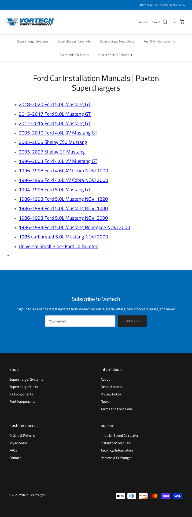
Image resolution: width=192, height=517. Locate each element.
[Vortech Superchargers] (30, 22)
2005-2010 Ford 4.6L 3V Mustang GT (58, 132)
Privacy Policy (111, 394)
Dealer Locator (111, 386)
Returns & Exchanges (116, 457)
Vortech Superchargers (32, 495)
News (105, 401)
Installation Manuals (116, 443)
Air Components (21, 394)
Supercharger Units (23, 386)
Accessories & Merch (74, 54)
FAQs (13, 450)
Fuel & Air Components (159, 41)
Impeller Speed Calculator (115, 54)
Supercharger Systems (33, 41)
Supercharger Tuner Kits (74, 41)
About (105, 379)
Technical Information (117, 450)
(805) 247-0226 (175, 5)
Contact (15, 457)
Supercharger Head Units (117, 41)
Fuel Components (22, 401)
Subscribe (132, 321)
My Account (18, 443)
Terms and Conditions (117, 409)
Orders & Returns (22, 435)
